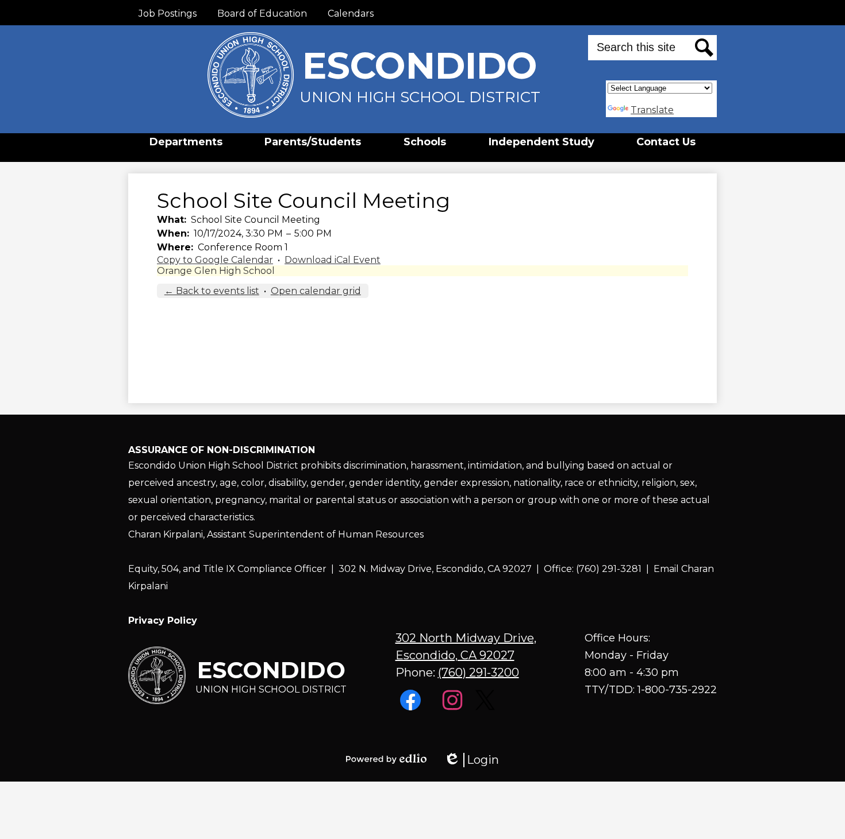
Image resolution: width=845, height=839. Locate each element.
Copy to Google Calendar (215, 259)
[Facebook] (412, 707)
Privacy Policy (162, 620)
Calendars (351, 13)
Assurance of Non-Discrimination (221, 449)
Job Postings (168, 13)
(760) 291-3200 (478, 672)
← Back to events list (211, 290)
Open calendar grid (316, 290)
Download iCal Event (333, 259)
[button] (186, 141)
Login (471, 760)
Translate (652, 110)
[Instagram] (454, 707)
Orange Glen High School (216, 270)
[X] (486, 707)
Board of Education (262, 13)
